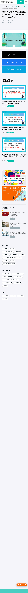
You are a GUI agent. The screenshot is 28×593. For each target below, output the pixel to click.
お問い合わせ (20, 3)
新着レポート (20, 6)
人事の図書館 (12, 6)
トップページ (4, 6)
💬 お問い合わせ (22, 585)
